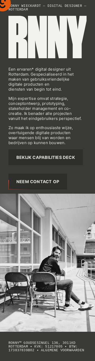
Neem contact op (37, 181)
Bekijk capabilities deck (45, 157)
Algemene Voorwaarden (62, 350)
